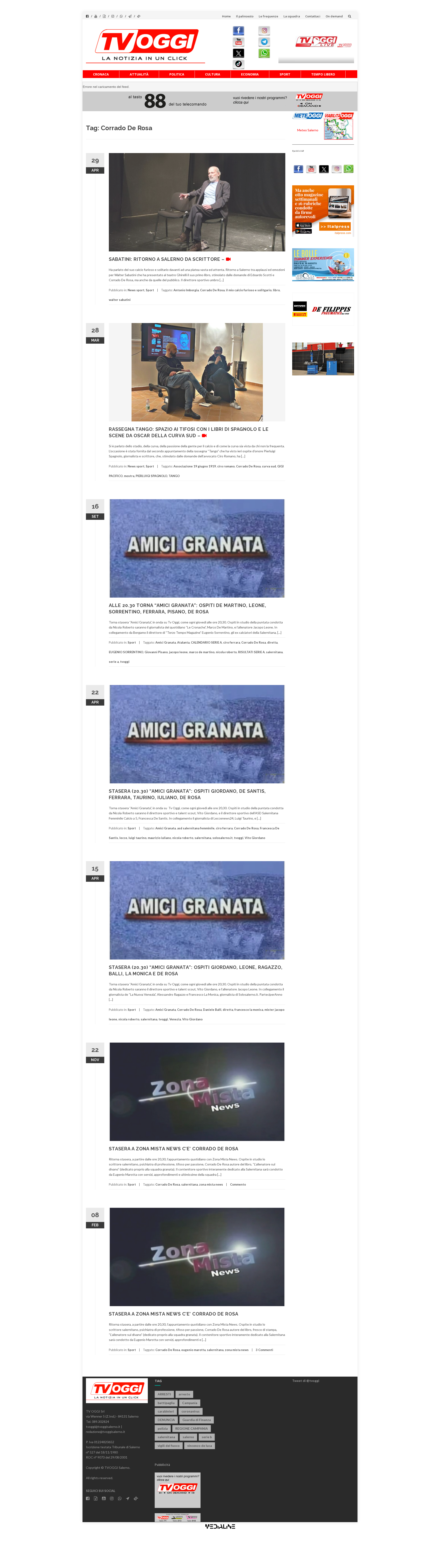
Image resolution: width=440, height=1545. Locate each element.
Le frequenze (268, 16)
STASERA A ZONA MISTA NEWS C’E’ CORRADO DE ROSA (173, 1148)
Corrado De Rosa (212, 290)
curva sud (269, 466)
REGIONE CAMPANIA (191, 1428)
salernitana (274, 652)
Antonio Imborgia (186, 290)
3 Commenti (264, 1350)
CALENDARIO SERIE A (206, 642)
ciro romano (226, 466)
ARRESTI (164, 1394)
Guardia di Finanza (196, 1420)
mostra (129, 476)
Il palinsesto (244, 16)
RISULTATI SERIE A (251, 652)
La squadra (291, 16)
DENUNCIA (166, 1420)
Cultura (212, 74)
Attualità (139, 74)
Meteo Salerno (307, 130)
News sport (136, 290)
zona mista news (211, 1184)
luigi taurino (137, 838)
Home (226, 16)
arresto (184, 1394)
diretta (272, 642)
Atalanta (183, 642)
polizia (163, 1428)
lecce (123, 838)
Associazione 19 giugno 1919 (194, 466)
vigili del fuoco (169, 1446)
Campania (189, 1403)
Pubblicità (162, 1465)
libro (276, 290)
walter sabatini (120, 300)
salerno (188, 1437)
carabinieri (166, 1411)
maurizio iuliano (159, 838)
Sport (285, 74)
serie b (207, 1437)
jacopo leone (178, 652)
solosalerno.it (222, 838)
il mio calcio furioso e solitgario (249, 290)
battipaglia (166, 1403)
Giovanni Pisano (156, 652)
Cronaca (101, 74)
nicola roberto (226, 652)
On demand (334, 16)
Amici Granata (165, 642)
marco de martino (201, 652)
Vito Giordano (255, 838)
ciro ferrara (231, 642)
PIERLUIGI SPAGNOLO (151, 476)
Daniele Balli (212, 1009)
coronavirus (191, 1411)
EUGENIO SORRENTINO (126, 652)
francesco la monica (248, 1009)
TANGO (174, 476)
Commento (238, 1184)
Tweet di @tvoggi (305, 1381)
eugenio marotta (193, 1350)
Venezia (175, 1019)
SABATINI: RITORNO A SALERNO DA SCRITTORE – (167, 259)
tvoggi (124, 661)
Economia (250, 74)
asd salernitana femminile (195, 828)
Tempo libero (323, 74)
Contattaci (312, 16)
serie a (114, 661)
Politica (176, 74)
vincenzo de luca (199, 1446)
